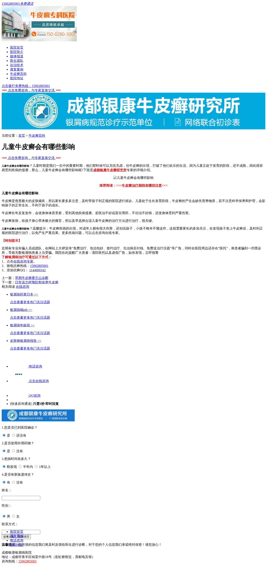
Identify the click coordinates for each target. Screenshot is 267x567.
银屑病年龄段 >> (22, 325)
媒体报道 (16, 56)
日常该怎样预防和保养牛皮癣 (36, 282)
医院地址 (16, 78)
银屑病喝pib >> (21, 310)
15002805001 (39, 266)
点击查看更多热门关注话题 (30, 302)
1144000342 (37, 270)
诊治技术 (16, 65)
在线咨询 (22, 286)
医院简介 (16, 52)
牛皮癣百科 (18, 74)
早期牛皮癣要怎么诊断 (31, 278)
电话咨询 (16, 540)
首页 (21, 135)
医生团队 (16, 60)
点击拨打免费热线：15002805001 (26, 86)
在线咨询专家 (23, 261)
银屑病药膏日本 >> (24, 294)
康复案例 (16, 69)
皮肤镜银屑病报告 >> (25, 340)
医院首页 (16, 47)
